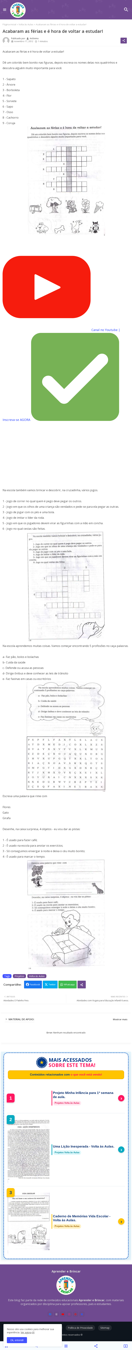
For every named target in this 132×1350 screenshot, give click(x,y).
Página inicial (9, 24)
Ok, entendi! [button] (17, 1340)
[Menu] (4, 10)
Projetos (19, 976)
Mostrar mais (120, 1019)
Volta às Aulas (26, 24)
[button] (126, 9)
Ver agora (26, 1332)
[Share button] (82, 984)
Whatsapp (69, 984)
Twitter (52, 984)
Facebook (35, 984)
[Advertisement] (66, 452)
